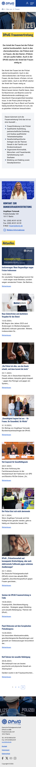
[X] (6, 758)
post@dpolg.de (6, 742)
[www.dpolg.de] (3, 9)
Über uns (9, 9)
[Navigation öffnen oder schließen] (31, 3)
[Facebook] (3, 758)
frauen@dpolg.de (16, 226)
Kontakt (4, 746)
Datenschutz (6, 754)
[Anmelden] (26, 3)
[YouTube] (10, 758)
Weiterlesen (6, 286)
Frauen (17, 9)
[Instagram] (14, 758)
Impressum (5, 750)
